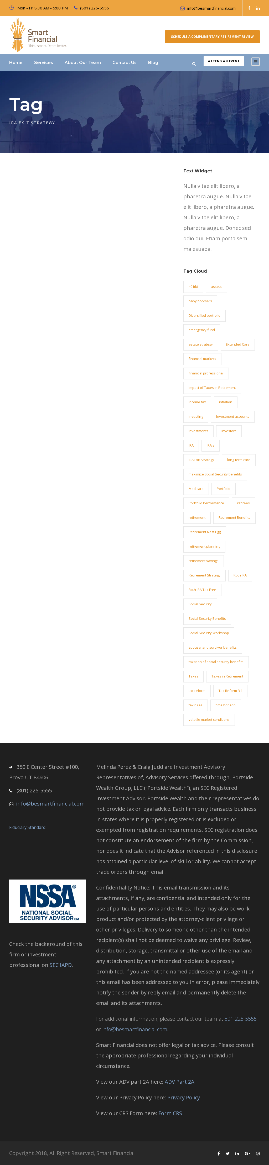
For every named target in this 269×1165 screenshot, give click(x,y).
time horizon (226, 705)
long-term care (238, 459)
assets (216, 286)
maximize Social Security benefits (215, 474)
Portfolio (223, 488)
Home (16, 62)
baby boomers (200, 301)
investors (228, 430)
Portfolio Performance (206, 503)
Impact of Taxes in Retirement (212, 387)
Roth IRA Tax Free (202, 589)
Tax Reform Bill (230, 690)
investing (196, 416)
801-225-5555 (241, 1018)
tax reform (197, 690)
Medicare (196, 488)
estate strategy (201, 344)
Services (43, 62)
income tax (197, 402)
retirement (197, 517)
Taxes (193, 676)
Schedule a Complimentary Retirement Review (212, 36)
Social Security (200, 604)
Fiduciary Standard (27, 827)
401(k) (193, 286)
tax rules (196, 705)
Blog (153, 62)
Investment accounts (232, 416)
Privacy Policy (183, 1097)
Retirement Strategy (204, 575)
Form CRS (170, 1113)
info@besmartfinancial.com (211, 8)
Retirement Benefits (234, 517)
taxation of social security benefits (216, 661)
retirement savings (204, 560)
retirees (243, 503)
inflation (225, 402)
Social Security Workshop (209, 633)
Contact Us (124, 62)
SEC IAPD (61, 964)
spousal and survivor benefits (213, 647)
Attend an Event (224, 61)
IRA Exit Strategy (201, 459)
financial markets (202, 358)
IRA (191, 445)
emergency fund (202, 329)
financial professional (206, 373)
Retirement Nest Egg (205, 531)
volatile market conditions (209, 719)
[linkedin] (258, 8)
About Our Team (83, 62)
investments (198, 430)
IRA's (210, 445)
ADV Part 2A (179, 1081)
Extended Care (238, 344)
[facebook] (249, 8)
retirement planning (204, 546)
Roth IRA (240, 575)
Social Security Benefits (207, 618)
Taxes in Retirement (227, 676)
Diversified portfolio (204, 315)
